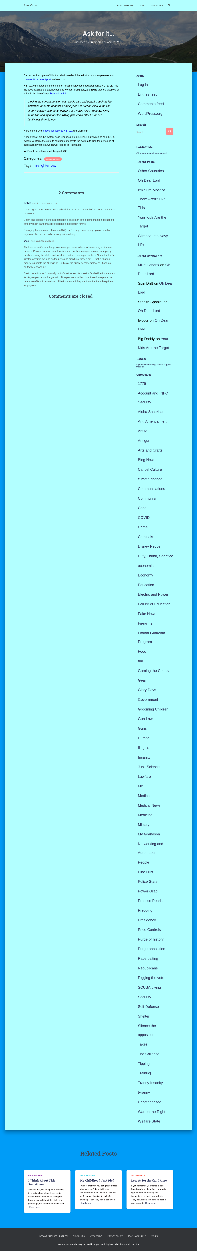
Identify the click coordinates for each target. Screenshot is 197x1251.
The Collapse (148, 1054)
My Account (96, 1236)
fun (140, 661)
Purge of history (151, 939)
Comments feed (151, 104)
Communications (151, 489)
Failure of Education (154, 604)
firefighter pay (45, 165)
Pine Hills (145, 872)
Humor (143, 738)
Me (140, 786)
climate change (150, 479)
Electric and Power (153, 594)
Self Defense (148, 1006)
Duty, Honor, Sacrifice (155, 556)
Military (143, 825)
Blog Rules (157, 5)
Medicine (145, 815)
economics (146, 566)
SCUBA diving (149, 987)
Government (148, 699)
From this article (58, 93)
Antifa (142, 431)
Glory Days (147, 690)
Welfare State (149, 1121)
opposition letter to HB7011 (58, 130)
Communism (148, 498)
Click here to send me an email (151, 153)
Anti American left (152, 421)
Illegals (143, 748)
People (143, 862)
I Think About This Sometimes (41, 1182)
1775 (142, 383)
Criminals (145, 537)
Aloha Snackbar (151, 412)
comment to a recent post (37, 79)
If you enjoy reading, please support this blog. (153, 365)
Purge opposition (151, 949)
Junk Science (149, 767)
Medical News (149, 805)
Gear (142, 680)
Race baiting (148, 958)
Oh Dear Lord (149, 180)
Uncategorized (53, 159)
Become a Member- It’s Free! (53, 1236)
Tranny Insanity (150, 1083)
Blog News (146, 460)
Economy (145, 575)
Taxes (142, 1044)
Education (146, 585)
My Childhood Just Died (97, 1180)
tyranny (144, 1092)
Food (142, 651)
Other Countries (151, 171)
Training (144, 1073)
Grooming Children (153, 709)
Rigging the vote (151, 978)
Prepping (145, 910)
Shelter (143, 1016)
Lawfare (144, 776)
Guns (142, 728)
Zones (143, 5)
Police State (147, 881)
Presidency (147, 920)
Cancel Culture (150, 469)
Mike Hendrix (148, 265)
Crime (143, 527)
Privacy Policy (115, 1236)
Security (144, 997)
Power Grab (147, 891)
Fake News (147, 614)
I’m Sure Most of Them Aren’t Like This (151, 199)
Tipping (144, 1064)
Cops (142, 508)
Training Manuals (126, 5)
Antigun (144, 440)
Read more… (35, 1207)
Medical (144, 796)
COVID (144, 517)
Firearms (145, 623)
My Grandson (149, 834)
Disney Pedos (149, 546)
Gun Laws (146, 719)
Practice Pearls (150, 901)
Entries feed (147, 94)
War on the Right (151, 1112)
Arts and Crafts (150, 450)
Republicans (148, 968)
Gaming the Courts (153, 671)
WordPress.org (150, 113)
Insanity (144, 757)
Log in (143, 85)
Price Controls (149, 929)
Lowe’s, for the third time (149, 1180)
